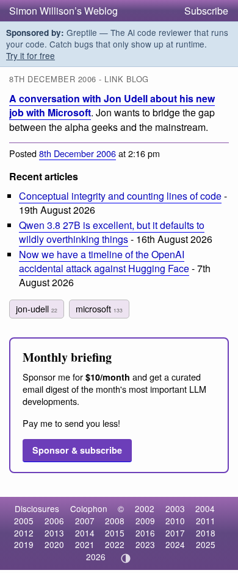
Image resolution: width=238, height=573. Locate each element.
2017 (175, 533)
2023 (145, 544)
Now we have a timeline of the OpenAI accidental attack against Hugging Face (104, 261)
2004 (205, 508)
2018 (205, 533)
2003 (175, 508)
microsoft (99, 308)
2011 (205, 521)
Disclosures (37, 508)
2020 (54, 544)
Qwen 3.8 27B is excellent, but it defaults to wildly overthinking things (111, 232)
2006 (54, 521)
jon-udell (36, 308)
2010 (175, 521)
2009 (145, 521)
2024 (175, 544)
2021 (85, 544)
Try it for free (30, 55)
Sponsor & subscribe (77, 450)
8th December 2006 (77, 153)
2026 (96, 556)
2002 (144, 508)
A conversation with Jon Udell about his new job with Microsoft (112, 105)
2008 (114, 521)
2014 (85, 533)
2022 (114, 544)
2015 (114, 533)
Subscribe (206, 11)
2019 (24, 544)
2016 (145, 533)
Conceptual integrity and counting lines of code (120, 196)
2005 (24, 521)
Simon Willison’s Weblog (63, 11)
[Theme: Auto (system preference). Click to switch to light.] (126, 558)
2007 (85, 521)
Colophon (88, 508)
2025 (205, 544)
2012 (24, 533)
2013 (54, 533)
